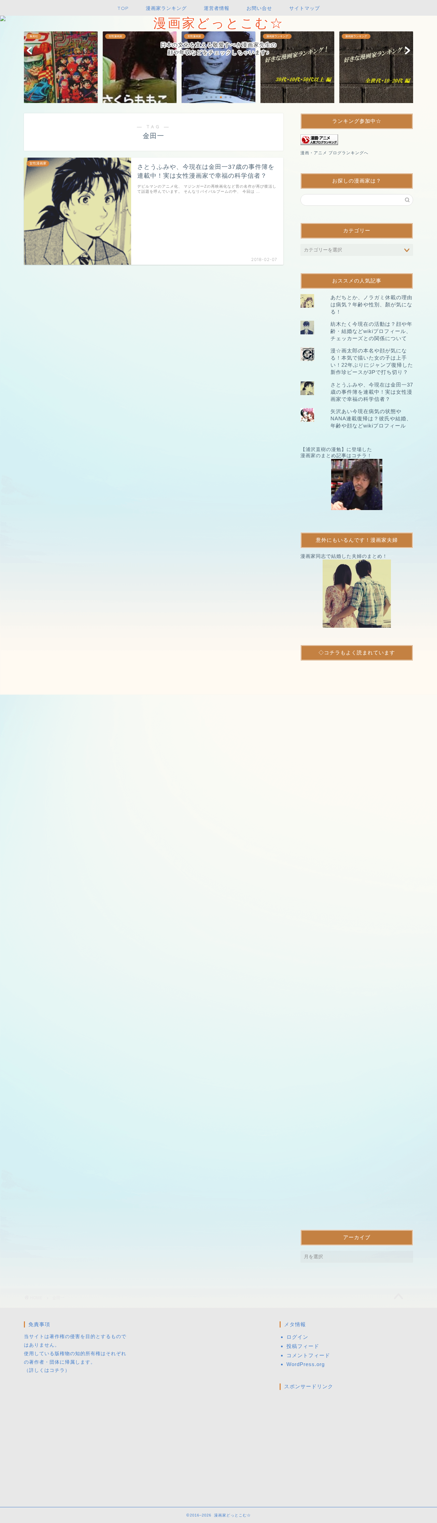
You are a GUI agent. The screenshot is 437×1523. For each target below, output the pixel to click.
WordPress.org (305, 1364)
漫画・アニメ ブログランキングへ (334, 152)
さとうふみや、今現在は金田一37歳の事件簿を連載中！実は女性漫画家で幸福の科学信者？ (371, 392)
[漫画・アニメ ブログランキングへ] (356, 139)
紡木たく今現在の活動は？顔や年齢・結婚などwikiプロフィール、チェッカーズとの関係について (371, 331)
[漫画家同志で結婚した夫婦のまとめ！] (356, 594)
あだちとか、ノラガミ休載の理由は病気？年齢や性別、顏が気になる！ (371, 304)
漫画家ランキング (166, 8)
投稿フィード (302, 1346)
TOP (123, 8)
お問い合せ (259, 8)
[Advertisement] (356, 939)
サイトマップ (304, 8)
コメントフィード (308, 1355)
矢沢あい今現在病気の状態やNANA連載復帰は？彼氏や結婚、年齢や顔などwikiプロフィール (371, 418)
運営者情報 (216, 8)
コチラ (57, 1370)
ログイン (297, 1337)
